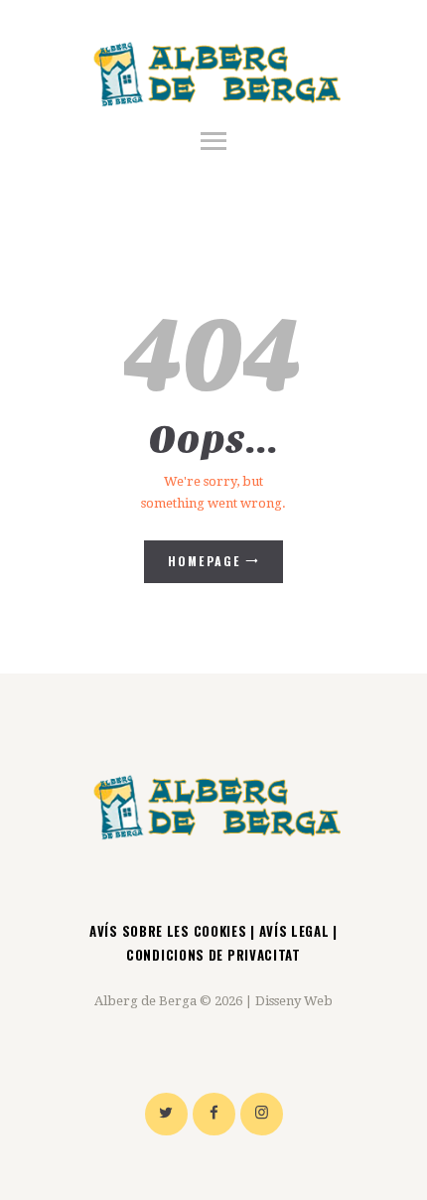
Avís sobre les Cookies (169, 931)
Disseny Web (294, 1000)
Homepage (204, 560)
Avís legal (294, 931)
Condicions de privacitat (213, 955)
